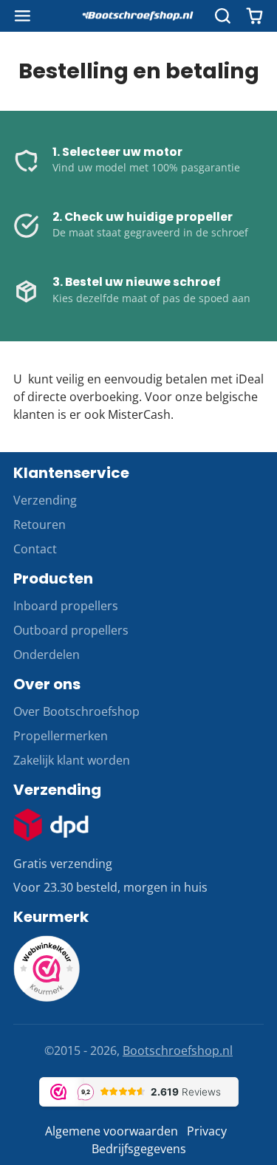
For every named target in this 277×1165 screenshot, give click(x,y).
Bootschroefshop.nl (178, 1050)
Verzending (45, 500)
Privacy (207, 1131)
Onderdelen (46, 654)
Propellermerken (60, 736)
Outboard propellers (71, 630)
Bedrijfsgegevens (139, 1149)
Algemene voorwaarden (111, 1131)
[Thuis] (139, 16)
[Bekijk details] (51, 824)
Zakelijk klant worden (71, 760)
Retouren (39, 524)
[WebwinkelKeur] (46, 997)
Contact (35, 549)
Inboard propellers (65, 606)
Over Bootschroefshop (76, 711)
